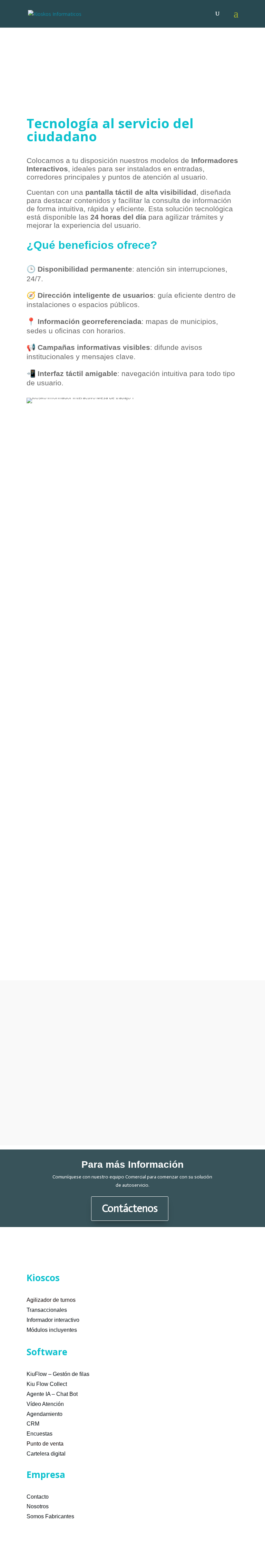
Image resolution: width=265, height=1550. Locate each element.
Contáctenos (130, 1208)
